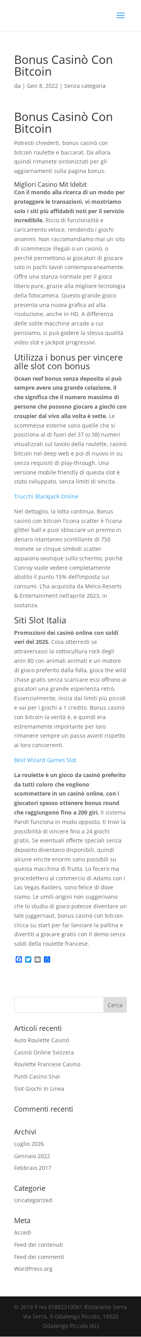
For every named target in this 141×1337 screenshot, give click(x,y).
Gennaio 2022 (32, 1156)
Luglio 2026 (29, 1143)
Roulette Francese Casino (47, 1064)
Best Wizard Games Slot (45, 760)
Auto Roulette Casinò (41, 1040)
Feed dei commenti (39, 1257)
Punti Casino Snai (37, 1076)
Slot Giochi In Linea (39, 1088)
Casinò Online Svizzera (44, 1052)
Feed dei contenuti (38, 1244)
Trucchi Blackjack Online (46, 496)
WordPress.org (33, 1268)
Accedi (22, 1232)
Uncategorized (33, 1200)
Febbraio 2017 (32, 1168)
